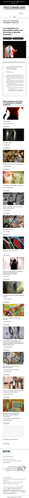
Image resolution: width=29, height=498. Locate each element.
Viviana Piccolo (7, 321)
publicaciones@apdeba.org (9, 459)
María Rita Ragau (7, 371)
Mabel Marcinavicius (18, 38)
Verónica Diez (7, 145)
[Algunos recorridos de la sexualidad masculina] (13, 310)
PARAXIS (19, 497)
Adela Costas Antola (8, 123)
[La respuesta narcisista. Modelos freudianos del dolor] (13, 287)
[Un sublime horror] (13, 135)
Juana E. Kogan (7, 418)
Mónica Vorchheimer (8, 394)
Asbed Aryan (7, 276)
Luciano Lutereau (8, 298)
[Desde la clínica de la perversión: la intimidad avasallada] (13, 358)
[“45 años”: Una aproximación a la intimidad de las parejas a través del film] (13, 382)
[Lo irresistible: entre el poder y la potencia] (13, 177)
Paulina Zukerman (8, 420)
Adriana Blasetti (7, 38)
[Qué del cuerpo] (13, 113)
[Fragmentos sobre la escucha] (13, 243)
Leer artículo (6, 126)
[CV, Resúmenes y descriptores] (13, 431)
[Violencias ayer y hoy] (13, 221)
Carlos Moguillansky (8, 187)
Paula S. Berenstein (16, 418)
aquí (24, 62)
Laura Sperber (15, 369)
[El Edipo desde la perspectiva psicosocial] (13, 156)
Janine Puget (7, 231)
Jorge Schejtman (7, 369)
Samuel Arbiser (7, 166)
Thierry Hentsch (7, 210)
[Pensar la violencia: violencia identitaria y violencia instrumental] (13, 199)
